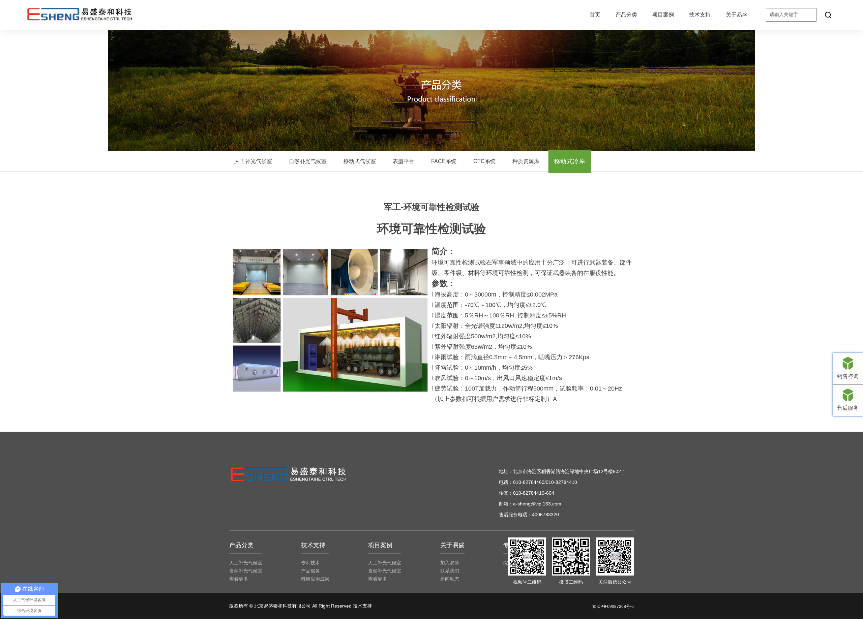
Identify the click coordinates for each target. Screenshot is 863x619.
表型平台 (403, 161)
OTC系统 (484, 161)
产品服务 (310, 571)
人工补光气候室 (253, 161)
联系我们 (449, 571)
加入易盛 (449, 562)
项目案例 (663, 15)
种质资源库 (525, 161)
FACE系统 (443, 161)
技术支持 (700, 15)
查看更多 (238, 579)
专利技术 (310, 562)
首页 (595, 15)
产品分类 (626, 15)
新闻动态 (449, 579)
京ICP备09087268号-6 (613, 606)
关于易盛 (736, 15)
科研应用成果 (315, 579)
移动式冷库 (569, 161)
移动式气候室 (360, 161)
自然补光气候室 (308, 161)
